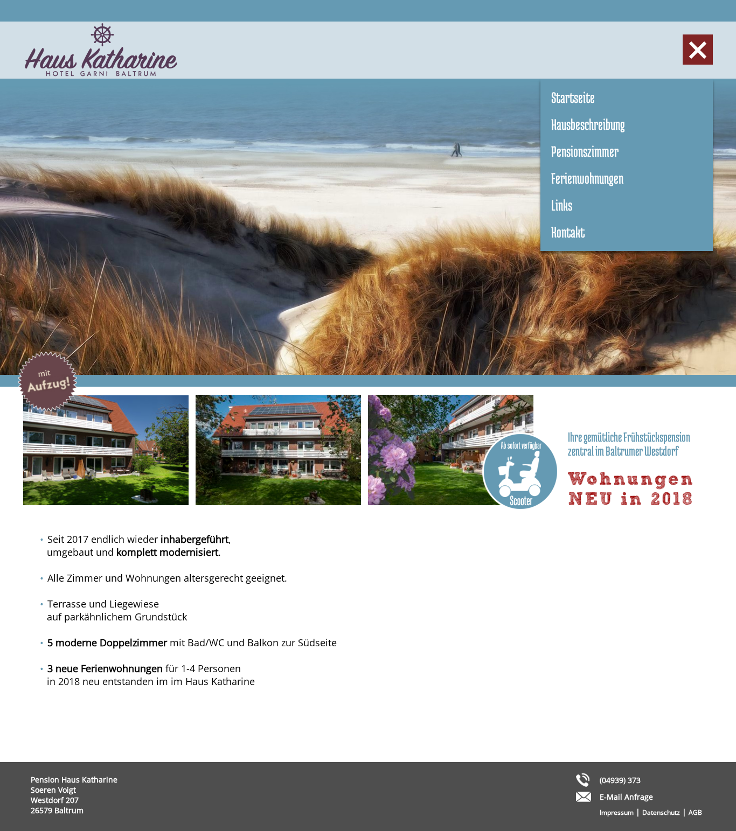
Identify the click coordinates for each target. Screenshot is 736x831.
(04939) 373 (620, 780)
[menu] (698, 49)
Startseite (573, 97)
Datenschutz (661, 812)
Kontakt (568, 232)
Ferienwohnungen (587, 178)
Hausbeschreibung (588, 124)
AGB (695, 812)
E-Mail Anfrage (626, 797)
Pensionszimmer (585, 151)
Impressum (617, 812)
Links (561, 205)
